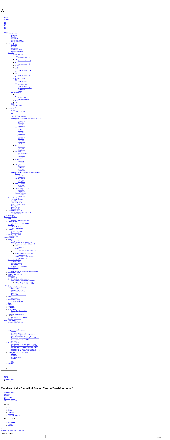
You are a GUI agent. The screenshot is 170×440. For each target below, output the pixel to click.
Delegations (11, 108)
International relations (10, 320)
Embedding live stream (14, 319)
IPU (16, 145)
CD (12, 113)
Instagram (21, 430)
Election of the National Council (24, 253)
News (9, 303)
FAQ (12, 362)
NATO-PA (18, 151)
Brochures (14, 277)
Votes (9, 218)
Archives (10, 239)
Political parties (15, 209)
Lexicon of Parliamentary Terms (17, 274)
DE (5, 22)
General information (17, 290)
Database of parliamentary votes (20, 220)
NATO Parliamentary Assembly (20, 339)
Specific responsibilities (25, 88)
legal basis (21, 161)
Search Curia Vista (13, 236)
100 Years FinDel (20, 112)
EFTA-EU (18, 127)
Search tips (11, 306)
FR (5, 24)
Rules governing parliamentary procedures (23, 280)
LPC (16, 107)
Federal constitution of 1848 (26, 284)
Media (9, 296)
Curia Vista (11, 225)
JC (15, 96)
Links (20, 91)
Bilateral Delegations (13, 342)
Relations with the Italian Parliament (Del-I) (23, 349)
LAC (16, 59)
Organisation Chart (16, 264)
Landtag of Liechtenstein (22, 188)
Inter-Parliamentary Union (18, 333)
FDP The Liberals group (18, 204)
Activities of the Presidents (15, 322)
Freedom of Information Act (15, 314)
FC (16, 80)
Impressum (11, 414)
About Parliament (9, 237)
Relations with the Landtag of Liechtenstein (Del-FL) (26, 350)
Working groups (22, 86)
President (13, 37)
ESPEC (17, 65)
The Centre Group (16, 202)
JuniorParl (10, 425)
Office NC (14, 35)
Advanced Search (16, 213)
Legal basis (21, 126)
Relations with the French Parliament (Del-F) (23, 347)
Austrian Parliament (20, 193)
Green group (14, 206)
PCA (12, 104)
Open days (14, 293)
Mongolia (14, 355)
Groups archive (15, 241)
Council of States (12, 43)
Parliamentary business (10, 217)
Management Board (16, 263)
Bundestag (18, 174)
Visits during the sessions (18, 292)
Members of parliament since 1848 (21, 212)
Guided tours (15, 288)
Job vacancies (11, 422)
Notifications (11, 307)
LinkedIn (4, 430)
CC (16, 83)
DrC (16, 102)
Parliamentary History (14, 272)
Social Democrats (16, 201)
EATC (17, 69)
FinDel (13, 110)
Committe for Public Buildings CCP (25, 244)
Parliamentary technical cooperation (18, 352)
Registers (10, 363)
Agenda (10, 410)
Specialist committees (17, 54)
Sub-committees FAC (24, 57)
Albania (13, 354)
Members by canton (16, 40)
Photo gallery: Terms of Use (19, 311)
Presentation (21, 121)
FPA (16, 120)
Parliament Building (13, 268)
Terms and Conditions (14, 415)
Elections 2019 (22, 255)
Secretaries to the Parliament (19, 266)
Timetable (21, 123)
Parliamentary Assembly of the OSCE (21, 336)
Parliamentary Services (14, 260)
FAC (16, 56)
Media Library (12, 309)
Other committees (16, 92)
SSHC (17, 62)
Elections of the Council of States (24, 256)
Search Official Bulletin (14, 234)
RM (5, 27)
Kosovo (13, 358)
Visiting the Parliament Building (17, 287)
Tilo (12, 269)
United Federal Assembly (15, 210)
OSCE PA (18, 164)
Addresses (11, 215)
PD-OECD (14, 341)
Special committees (16, 105)
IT (5, 25)
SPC (16, 73)
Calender (20, 131)
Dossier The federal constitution (24, 282)
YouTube (16, 430)
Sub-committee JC (23, 99)
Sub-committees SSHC (24, 64)
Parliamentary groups (14, 198)
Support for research (17, 301)
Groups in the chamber (17, 41)
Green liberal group (16, 207)
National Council (12, 34)
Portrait (20, 129)
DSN (16, 245)
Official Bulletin (12, 221)
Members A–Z (15, 38)
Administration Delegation (18, 116)
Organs (6, 32)
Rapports (20, 247)
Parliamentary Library (14, 299)
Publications (21, 89)
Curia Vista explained (17, 228)
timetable (20, 158)
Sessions (10, 229)
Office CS (14, 45)
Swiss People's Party (17, 199)
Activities (21, 124)
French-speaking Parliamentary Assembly (23, 335)
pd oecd (17, 159)
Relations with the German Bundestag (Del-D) (24, 344)
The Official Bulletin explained (20, 223)
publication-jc (22, 97)
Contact (6, 19)
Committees (11, 53)
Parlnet (6, 17)
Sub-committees (22, 81)
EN (5, 28)
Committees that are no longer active (21, 242)
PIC (16, 77)
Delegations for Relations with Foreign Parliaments (25, 172)
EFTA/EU (14, 331)
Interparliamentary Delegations (16, 330)
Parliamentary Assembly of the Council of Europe (25, 338)
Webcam (13, 312)
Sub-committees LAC (24, 61)
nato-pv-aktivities (23, 153)
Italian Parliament (20, 183)
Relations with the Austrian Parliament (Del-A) (24, 346)
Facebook (10, 430)
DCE (16, 135)
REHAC (17, 249)
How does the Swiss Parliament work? (18, 279)
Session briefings (16, 233)
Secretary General (16, 261)
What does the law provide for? (27, 250)
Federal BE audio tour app (18, 295)
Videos (20, 143)
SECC (17, 72)
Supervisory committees (18, 78)
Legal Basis (21, 177)
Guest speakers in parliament (19, 317)
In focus (10, 304)
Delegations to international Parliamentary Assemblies (26, 118)
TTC (16, 67)
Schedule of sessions (17, 231)
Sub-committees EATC (24, 70)
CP (16, 94)
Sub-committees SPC (24, 75)
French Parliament (20, 178)
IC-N (16, 100)
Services (6, 285)
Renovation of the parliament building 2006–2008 (25, 271)
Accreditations (15, 298)
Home (6, 376)
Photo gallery (11, 412)
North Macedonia (16, 357)
